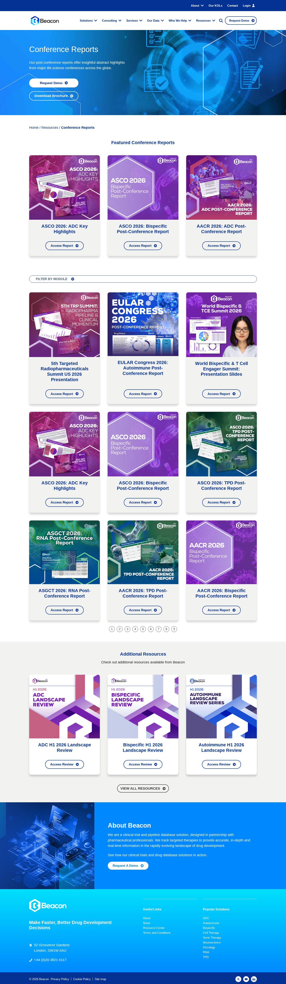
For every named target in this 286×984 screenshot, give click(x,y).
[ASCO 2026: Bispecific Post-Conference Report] (143, 187)
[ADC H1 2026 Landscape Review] (64, 706)
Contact (232, 5)
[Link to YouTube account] (246, 979)
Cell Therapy (211, 932)
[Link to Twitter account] (238, 979)
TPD (206, 957)
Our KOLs (215, 5)
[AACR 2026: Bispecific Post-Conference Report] (221, 552)
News (146, 923)
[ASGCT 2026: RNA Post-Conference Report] (64, 552)
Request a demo (125, 865)
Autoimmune (211, 923)
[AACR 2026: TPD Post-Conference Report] (143, 552)
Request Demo (51, 83)
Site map (100, 979)
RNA (206, 952)
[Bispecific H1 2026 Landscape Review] (143, 706)
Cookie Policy (82, 979)
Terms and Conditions (157, 932)
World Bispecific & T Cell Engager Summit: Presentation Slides (221, 369)
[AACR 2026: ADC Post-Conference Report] (221, 187)
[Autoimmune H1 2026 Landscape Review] (221, 706)
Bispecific (209, 927)
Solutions (86, 20)
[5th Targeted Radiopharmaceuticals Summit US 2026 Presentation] (64, 324)
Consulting (109, 20)
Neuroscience (212, 942)
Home (34, 128)
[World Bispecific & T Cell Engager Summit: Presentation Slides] (221, 324)
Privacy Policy (60, 979)
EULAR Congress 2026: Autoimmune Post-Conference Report (143, 368)
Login (247, 5)
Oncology (209, 947)
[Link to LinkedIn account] (254, 979)
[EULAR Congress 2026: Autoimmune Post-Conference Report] (143, 324)
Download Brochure (51, 96)
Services (132, 20)
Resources (203, 20)
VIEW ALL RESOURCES (140, 788)
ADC (206, 918)
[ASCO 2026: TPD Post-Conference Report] (221, 444)
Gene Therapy (212, 937)
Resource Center (154, 927)
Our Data (153, 20)
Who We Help (178, 20)
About (195, 5)
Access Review (61, 764)
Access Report (62, 245)
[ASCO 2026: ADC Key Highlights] (64, 187)
